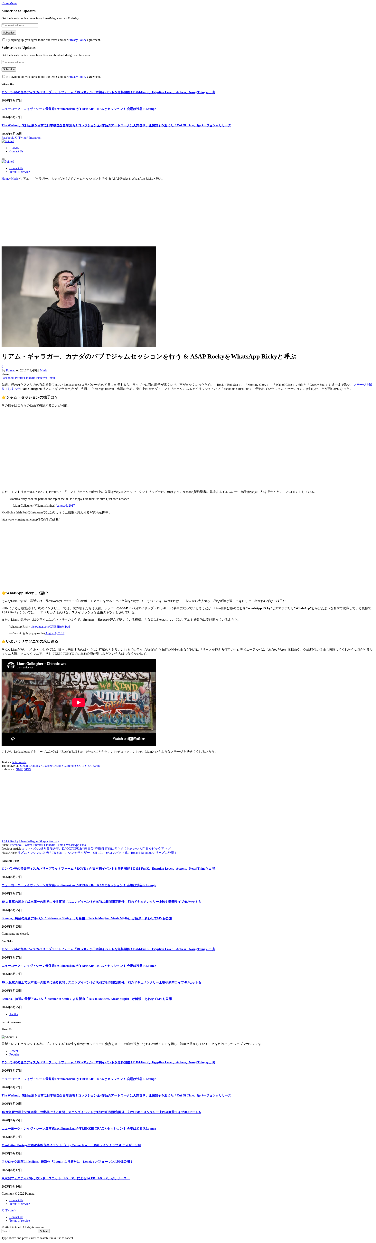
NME (19, 769)
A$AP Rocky (10, 841)
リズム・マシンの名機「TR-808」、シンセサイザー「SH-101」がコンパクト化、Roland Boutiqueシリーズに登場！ (97, 852)
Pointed (10, 370)
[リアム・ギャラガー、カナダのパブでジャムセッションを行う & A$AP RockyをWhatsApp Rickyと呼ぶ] (79, 346)
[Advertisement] (188, 215)
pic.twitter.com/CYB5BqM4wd (50, 626)
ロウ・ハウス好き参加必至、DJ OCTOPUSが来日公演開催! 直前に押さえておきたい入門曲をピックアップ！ (97, 848)
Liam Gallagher (29, 841)
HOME (14, 147)
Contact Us (16, 151)
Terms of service (19, 171)
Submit (44, 1231)
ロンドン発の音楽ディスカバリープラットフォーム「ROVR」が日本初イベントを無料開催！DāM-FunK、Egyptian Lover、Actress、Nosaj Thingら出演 (108, 92)
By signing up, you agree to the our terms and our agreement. (53, 40)
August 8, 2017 (54, 633)
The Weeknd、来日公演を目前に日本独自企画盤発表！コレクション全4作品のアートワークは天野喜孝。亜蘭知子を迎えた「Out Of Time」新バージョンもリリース (116, 125)
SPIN (27, 769)
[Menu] (3, 159)
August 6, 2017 (65, 505)
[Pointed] (8, 141)
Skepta (43, 841)
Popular (14, 1054)
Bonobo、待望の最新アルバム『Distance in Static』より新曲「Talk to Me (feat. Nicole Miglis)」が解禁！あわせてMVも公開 (87, 918)
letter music (19, 762)
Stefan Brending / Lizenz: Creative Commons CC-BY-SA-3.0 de (60, 765)
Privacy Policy (77, 40)
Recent (13, 1051)
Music (43, 370)
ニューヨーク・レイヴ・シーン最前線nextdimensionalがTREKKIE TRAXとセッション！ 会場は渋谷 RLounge (79, 108)
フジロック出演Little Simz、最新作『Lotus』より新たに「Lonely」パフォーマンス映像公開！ (67, 1161)
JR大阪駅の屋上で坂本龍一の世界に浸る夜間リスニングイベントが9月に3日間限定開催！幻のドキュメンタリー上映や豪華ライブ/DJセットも (101, 901)
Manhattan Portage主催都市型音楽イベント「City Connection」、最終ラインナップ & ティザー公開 (71, 1145)
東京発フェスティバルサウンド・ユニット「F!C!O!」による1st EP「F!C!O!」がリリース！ (66, 1178)
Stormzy (54, 841)
